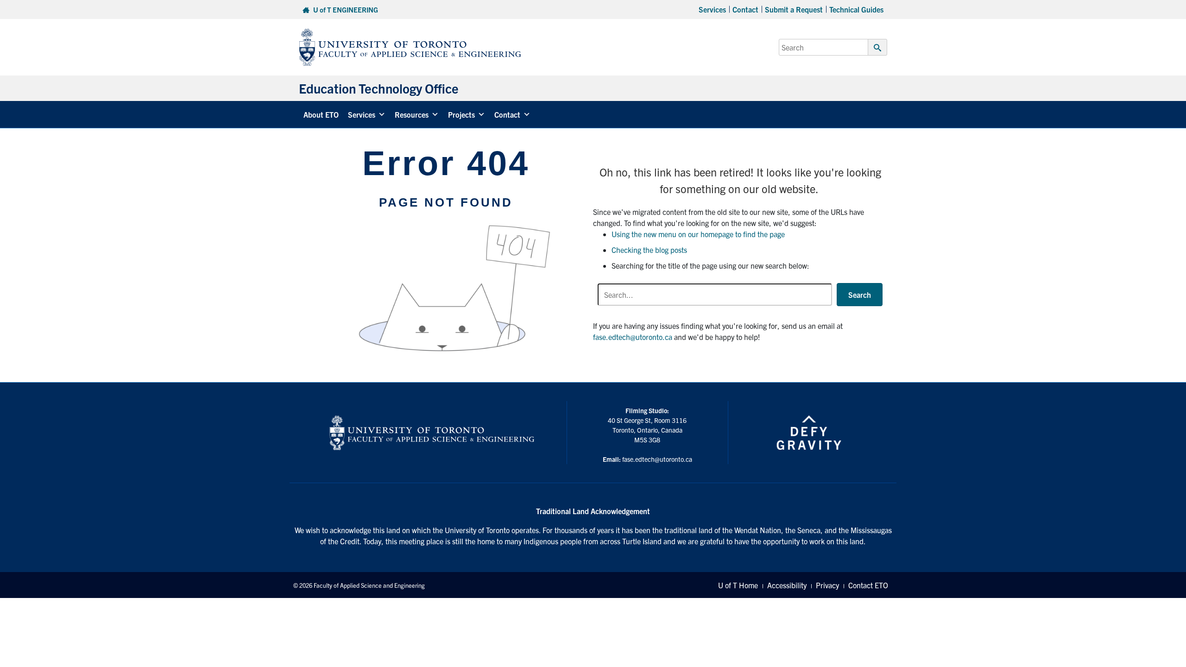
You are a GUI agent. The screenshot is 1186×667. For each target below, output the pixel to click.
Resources (412, 114)
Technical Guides (856, 9)
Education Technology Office (379, 88)
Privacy (827, 585)
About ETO (321, 114)
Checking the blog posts (649, 249)
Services (712, 9)
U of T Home (738, 585)
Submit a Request (794, 9)
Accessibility (787, 585)
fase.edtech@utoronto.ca (632, 336)
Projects (461, 114)
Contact (745, 9)
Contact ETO (868, 585)
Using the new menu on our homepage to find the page (698, 234)
